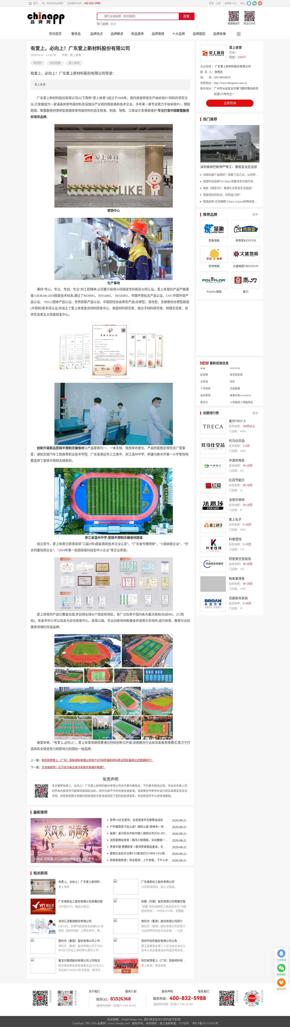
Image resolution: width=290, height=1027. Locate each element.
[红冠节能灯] (213, 485)
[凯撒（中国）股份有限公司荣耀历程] (125, 906)
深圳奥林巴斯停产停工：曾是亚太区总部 (228, 167)
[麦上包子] (213, 525)
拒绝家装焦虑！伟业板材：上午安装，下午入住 (139, 860)
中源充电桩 (237, 460)
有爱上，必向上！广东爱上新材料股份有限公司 (81, 881)
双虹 (232, 371)
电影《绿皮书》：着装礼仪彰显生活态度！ (228, 188)
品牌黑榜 (158, 33)
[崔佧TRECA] (213, 426)
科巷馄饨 (235, 539)
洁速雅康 (235, 378)
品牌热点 (96, 33)
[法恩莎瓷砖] (213, 505)
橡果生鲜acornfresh (240, 385)
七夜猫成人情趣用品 (241, 391)
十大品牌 (178, 33)
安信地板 (214, 266)
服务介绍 (130, 991)
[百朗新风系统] (213, 604)
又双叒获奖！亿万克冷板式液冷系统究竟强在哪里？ (73, 767)
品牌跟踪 (199, 33)
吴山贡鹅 (235, 398)
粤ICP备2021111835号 (205, 1023)
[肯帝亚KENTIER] (245, 228)
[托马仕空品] (213, 446)
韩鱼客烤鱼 (237, 578)
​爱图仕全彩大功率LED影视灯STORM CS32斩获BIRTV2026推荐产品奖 (139, 853)
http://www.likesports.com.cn (230, 83)
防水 (113, 23)
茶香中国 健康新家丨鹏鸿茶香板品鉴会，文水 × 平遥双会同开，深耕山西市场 (139, 846)
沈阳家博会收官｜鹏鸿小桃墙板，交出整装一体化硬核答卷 (139, 840)
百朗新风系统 (238, 598)
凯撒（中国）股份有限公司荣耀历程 (163, 901)
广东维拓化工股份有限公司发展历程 (80, 901)
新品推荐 (137, 33)
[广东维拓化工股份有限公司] (125, 887)
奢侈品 (76, 33)
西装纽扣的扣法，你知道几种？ (222, 194)
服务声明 (167, 991)
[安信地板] (214, 254)
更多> (255, 214)
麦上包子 (235, 519)
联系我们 (203, 991)
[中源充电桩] (213, 466)
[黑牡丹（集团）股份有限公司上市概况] (43, 946)
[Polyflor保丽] (214, 280)
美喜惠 (204, 398)
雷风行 (204, 391)
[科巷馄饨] (213, 544)
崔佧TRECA (237, 421)
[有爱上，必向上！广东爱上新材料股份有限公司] (43, 887)
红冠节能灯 (237, 480)
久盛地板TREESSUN (245, 266)
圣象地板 (214, 240)
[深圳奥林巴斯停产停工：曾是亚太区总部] (229, 143)
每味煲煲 (205, 385)
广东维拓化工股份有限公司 (157, 881)
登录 (211, 3)
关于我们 (94, 991)
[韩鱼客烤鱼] (213, 584)
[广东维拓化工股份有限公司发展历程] (43, 906)
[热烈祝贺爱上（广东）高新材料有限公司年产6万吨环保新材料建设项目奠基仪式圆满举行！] (125, 965)
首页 (35, 3)
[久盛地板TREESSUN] (245, 254)
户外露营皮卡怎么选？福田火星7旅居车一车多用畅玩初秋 (139, 826)
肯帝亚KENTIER (246, 240)
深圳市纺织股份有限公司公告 (159, 940)
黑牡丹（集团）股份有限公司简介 (162, 921)
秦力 (245, 291)
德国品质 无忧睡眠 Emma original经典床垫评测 (231, 201)
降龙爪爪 (205, 405)
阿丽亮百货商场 (240, 559)
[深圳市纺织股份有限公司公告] (125, 946)
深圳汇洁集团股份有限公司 (75, 921)
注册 (218, 3)
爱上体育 (235, 47)
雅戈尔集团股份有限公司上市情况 (79, 960)
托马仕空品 (237, 440)
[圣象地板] (214, 228)
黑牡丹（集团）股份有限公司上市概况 (81, 940)
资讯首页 (55, 33)
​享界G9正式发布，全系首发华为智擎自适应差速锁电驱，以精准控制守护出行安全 (139, 819)
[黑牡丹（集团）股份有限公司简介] (125, 926)
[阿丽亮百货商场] (213, 564)
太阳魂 (204, 371)
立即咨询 (230, 103)
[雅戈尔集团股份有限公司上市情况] (43, 965)
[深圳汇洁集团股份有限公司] (43, 926)
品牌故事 (219, 33)
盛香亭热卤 (236, 405)
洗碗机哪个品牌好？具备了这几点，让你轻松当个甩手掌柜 (231, 174)
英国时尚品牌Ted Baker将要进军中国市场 (228, 181)
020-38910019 (222, 77)
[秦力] (245, 280)
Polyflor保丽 (214, 291)
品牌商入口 (230, 3)
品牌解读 (117, 33)
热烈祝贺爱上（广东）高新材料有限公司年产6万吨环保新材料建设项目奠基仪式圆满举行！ (97, 760)
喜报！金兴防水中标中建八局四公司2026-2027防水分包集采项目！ (139, 833)
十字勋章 (205, 378)
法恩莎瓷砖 (237, 499)
